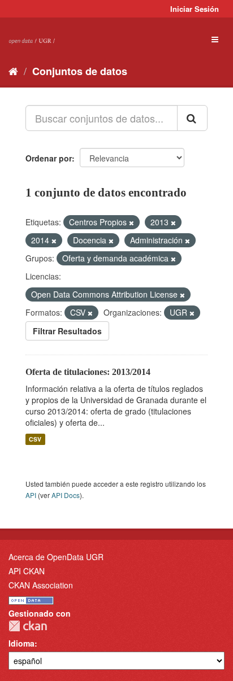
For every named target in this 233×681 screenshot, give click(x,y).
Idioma (21, 643)
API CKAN (26, 571)
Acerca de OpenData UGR (55, 556)
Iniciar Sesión (194, 8)
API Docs (65, 495)
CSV (35, 439)
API (30, 495)
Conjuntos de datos (79, 71)
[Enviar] (192, 118)
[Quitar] (131, 222)
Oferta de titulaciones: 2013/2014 (87, 372)
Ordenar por (48, 158)
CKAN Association (40, 585)
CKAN (27, 626)
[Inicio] (13, 70)
